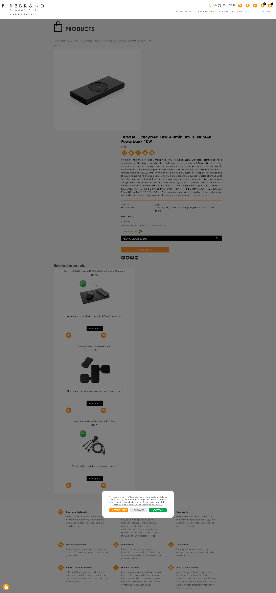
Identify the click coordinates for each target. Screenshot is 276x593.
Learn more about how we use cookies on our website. (138, 504)
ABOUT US (223, 11)
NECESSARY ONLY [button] (118, 510)
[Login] (248, 5)
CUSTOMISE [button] (139, 510)
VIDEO (249, 11)
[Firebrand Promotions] (23, 9)
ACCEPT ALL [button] (158, 510)
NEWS (257, 11)
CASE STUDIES (237, 11)
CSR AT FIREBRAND (206, 11)
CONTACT (267, 11)
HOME (179, 11)
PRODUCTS (190, 11)
